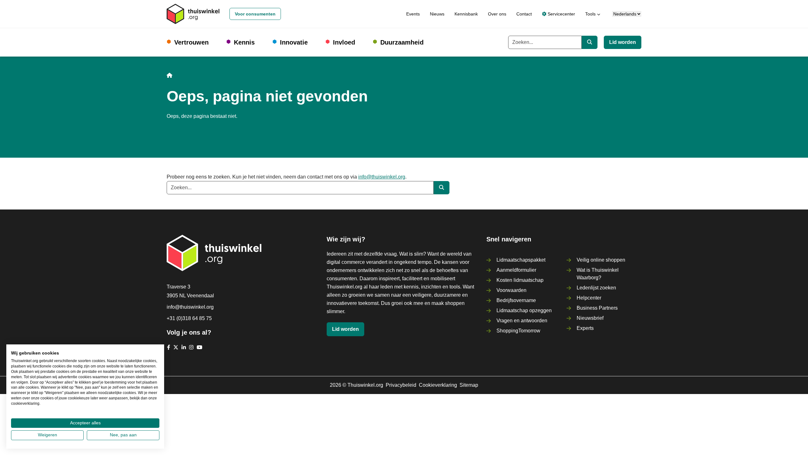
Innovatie (294, 42)
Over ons (497, 13)
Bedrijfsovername (516, 300)
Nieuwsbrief (590, 318)
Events (413, 13)
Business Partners (597, 308)
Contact (524, 13)
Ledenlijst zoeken (596, 287)
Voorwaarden (511, 290)
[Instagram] (191, 347)
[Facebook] (168, 347)
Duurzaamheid (402, 42)
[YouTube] (199, 347)
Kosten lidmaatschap (520, 280)
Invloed (344, 42)
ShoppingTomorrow (518, 330)
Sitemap (469, 385)
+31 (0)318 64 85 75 (189, 318)
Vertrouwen (191, 42)
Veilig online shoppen (601, 260)
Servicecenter (560, 13)
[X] (176, 347)
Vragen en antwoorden (521, 320)
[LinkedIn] (183, 347)
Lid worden (622, 42)
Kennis (244, 42)
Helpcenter (589, 297)
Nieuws (437, 13)
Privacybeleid (401, 385)
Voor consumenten (255, 13)
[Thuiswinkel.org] (193, 14)
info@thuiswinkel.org (381, 176)
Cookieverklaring (438, 385)
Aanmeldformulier (516, 270)
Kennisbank (466, 13)
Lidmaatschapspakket (520, 260)
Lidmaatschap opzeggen (524, 310)
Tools (590, 13)
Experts (585, 328)
